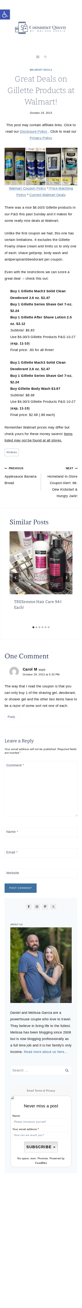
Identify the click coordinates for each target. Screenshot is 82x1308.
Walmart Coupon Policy (27, 188)
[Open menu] (37, 57)
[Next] (66, 577)
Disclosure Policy (34, 131)
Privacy (50, 1090)
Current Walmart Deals (47, 195)
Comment (15, 765)
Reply (11, 716)
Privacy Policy (41, 138)
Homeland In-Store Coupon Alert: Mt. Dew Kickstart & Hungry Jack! (62, 482)
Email (12, 852)
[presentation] (41, 562)
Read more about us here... (45, 1052)
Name (12, 832)
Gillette (11, 452)
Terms (39, 1090)
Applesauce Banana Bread (20, 476)
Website (12, 873)
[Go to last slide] (16, 577)
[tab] (33, 627)
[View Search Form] (45, 57)
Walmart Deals (41, 70)
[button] (5, 14)
